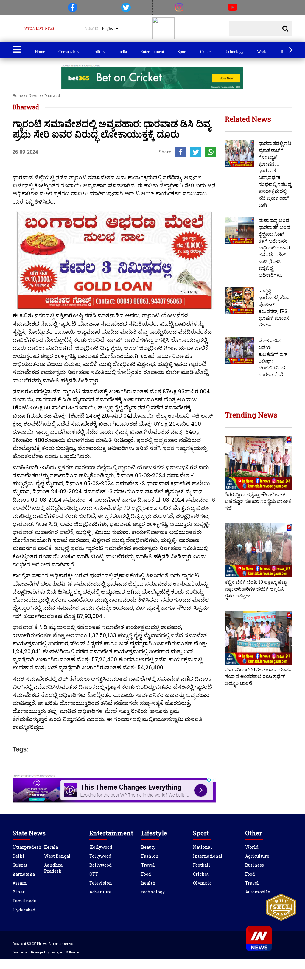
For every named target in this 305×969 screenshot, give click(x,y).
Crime (205, 52)
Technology (234, 52)
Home (40, 52)
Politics (98, 52)
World (262, 52)
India (122, 52)
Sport (182, 52)
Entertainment (152, 52)
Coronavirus (68, 52)
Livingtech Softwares (64, 952)
